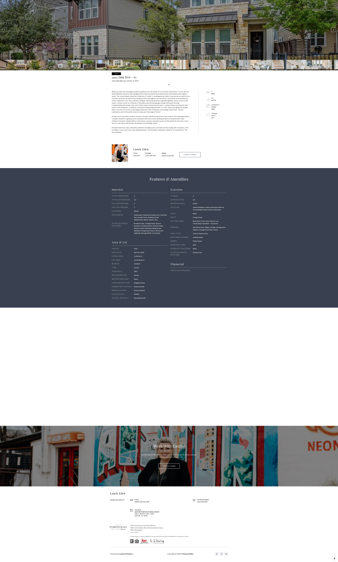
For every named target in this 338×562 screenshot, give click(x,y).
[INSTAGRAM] (221, 554)
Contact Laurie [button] (169, 466)
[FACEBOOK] (216, 554)
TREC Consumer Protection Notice (143, 525)
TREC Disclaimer (136, 530)
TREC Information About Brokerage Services (146, 528)
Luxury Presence (126, 554)
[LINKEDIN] (226, 554)
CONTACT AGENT (190, 154)
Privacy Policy (188, 554)
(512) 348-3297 (150, 155)
